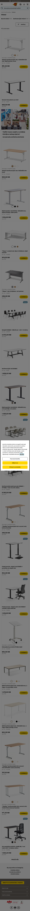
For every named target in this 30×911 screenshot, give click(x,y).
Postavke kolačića (15, 459)
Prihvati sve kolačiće (15, 467)
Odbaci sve (15, 463)
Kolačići (22, 454)
